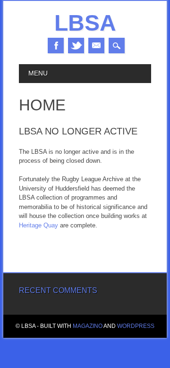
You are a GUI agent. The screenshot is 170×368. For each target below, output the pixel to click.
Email (96, 45)
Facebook (56, 45)
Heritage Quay (38, 225)
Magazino (87, 326)
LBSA (85, 22)
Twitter (76, 45)
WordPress (135, 326)
